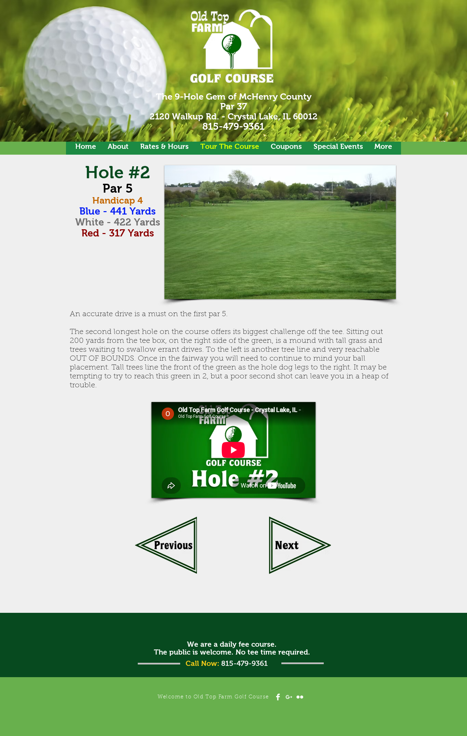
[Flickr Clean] (299, 697)
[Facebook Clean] (278, 697)
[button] (307, 232)
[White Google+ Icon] (288, 697)
